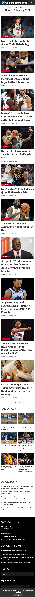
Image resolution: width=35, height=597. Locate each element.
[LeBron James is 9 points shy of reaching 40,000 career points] (9, 459)
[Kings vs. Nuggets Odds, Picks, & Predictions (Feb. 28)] (17, 175)
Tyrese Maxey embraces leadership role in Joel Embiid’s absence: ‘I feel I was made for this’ (17, 348)
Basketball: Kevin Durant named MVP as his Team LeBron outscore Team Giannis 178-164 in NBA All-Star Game (25, 469)
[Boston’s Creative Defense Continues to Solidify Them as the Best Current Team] (17, 100)
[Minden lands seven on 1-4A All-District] (9, 438)
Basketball (6, 36)
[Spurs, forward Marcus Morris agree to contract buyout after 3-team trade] (17, 62)
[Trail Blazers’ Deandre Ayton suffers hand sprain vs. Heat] (17, 210)
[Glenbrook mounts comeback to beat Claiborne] (26, 418)
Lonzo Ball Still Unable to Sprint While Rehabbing (15, 42)
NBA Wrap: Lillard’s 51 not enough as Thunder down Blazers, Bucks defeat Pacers (25, 448)
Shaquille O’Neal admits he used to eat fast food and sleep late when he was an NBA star (16, 266)
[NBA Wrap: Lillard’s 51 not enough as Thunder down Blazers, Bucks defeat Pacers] (26, 438)
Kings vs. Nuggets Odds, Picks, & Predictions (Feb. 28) (17, 190)
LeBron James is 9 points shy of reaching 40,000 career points (9, 468)
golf (28, 586)
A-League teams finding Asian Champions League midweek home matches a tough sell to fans (16, 553)
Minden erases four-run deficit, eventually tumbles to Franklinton (9, 427)
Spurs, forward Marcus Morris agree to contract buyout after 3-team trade (16, 79)
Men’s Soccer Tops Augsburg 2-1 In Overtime (14, 550)
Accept (17, 595)
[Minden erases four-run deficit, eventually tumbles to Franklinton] (9, 418)
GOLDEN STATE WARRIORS (17, 586)
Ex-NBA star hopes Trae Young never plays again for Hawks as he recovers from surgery (16, 389)
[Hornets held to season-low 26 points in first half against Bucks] (17, 137)
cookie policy (19, 592)
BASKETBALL (5, 586)
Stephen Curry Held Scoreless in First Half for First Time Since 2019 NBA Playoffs (15, 307)
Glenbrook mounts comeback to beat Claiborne (26, 426)
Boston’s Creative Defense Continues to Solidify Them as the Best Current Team (16, 116)
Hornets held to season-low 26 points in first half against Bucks (17, 154)
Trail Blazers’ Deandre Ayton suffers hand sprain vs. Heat (17, 227)
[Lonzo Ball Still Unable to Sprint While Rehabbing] (17, 27)
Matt (4, 47)
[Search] (32, 2)
